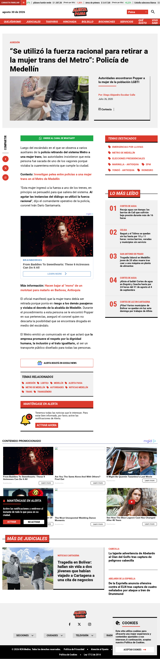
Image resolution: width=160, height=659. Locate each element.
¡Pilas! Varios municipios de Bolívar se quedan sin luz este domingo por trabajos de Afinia (136, 308)
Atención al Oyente (99, 649)
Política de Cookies (134, 642)
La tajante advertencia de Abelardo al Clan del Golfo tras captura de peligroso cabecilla (132, 557)
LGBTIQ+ (45, 383)
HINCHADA (69, 21)
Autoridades (57, 387)
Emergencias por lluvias (127, 147)
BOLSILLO (87, 21)
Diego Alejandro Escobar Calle (119, 94)
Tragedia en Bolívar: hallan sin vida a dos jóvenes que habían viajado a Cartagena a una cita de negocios (76, 571)
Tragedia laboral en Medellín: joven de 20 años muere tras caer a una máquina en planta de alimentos (135, 262)
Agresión (30, 383)
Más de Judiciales (27, 538)
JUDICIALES (33, 21)
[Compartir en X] (5, 168)
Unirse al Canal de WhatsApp (59, 138)
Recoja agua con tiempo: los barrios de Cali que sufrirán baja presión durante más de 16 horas (136, 214)
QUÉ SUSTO (142, 21)
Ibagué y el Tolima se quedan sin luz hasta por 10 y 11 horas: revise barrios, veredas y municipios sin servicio (136, 238)
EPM (148, 164)
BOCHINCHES (107, 21)
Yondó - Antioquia (123, 170)
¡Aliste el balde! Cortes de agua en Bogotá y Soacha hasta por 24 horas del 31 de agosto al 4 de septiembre (136, 285)
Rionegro (147, 170)
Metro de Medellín (35, 387)
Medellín (58, 383)
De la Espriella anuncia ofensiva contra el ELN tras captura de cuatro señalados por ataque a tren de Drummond (133, 588)
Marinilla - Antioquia (125, 164)
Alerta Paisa (75, 383)
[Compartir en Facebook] (5, 159)
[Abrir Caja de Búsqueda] (153, 12)
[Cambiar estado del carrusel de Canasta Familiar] (23, 2)
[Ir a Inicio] (80, 11)
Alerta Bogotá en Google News (60, 363)
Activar (11, 521)
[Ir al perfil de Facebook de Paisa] (69, 624)
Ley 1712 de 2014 (92, 655)
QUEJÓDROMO (12, 21)
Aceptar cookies (132, 649)
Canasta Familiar (10, 2)
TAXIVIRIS (52, 21)
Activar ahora (47, 425)
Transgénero (44, 391)
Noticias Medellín (78, 387)
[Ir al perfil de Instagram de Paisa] (89, 624)
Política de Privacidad (74, 649)
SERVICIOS (126, 21)
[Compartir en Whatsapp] (5, 177)
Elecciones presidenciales (128, 158)
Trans (29, 391)
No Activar (34, 522)
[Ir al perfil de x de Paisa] (79, 624)
